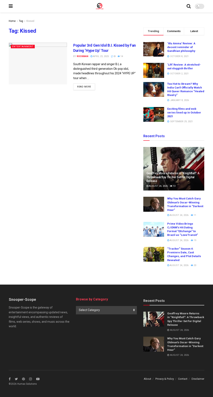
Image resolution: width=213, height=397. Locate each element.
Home (12, 21)
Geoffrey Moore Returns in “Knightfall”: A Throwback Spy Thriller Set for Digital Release (173, 177)
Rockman (82, 56)
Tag (21, 21)
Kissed (30, 21)
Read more (84, 86)
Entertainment (22, 46)
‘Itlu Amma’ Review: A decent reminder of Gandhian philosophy (181, 47)
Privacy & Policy (164, 378)
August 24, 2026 (158, 186)
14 (121, 56)
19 (194, 240)
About (147, 378)
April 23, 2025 (100, 56)
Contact (182, 378)
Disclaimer (198, 378)
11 (194, 215)
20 (194, 265)
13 (173, 186)
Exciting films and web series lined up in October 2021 (184, 112)
